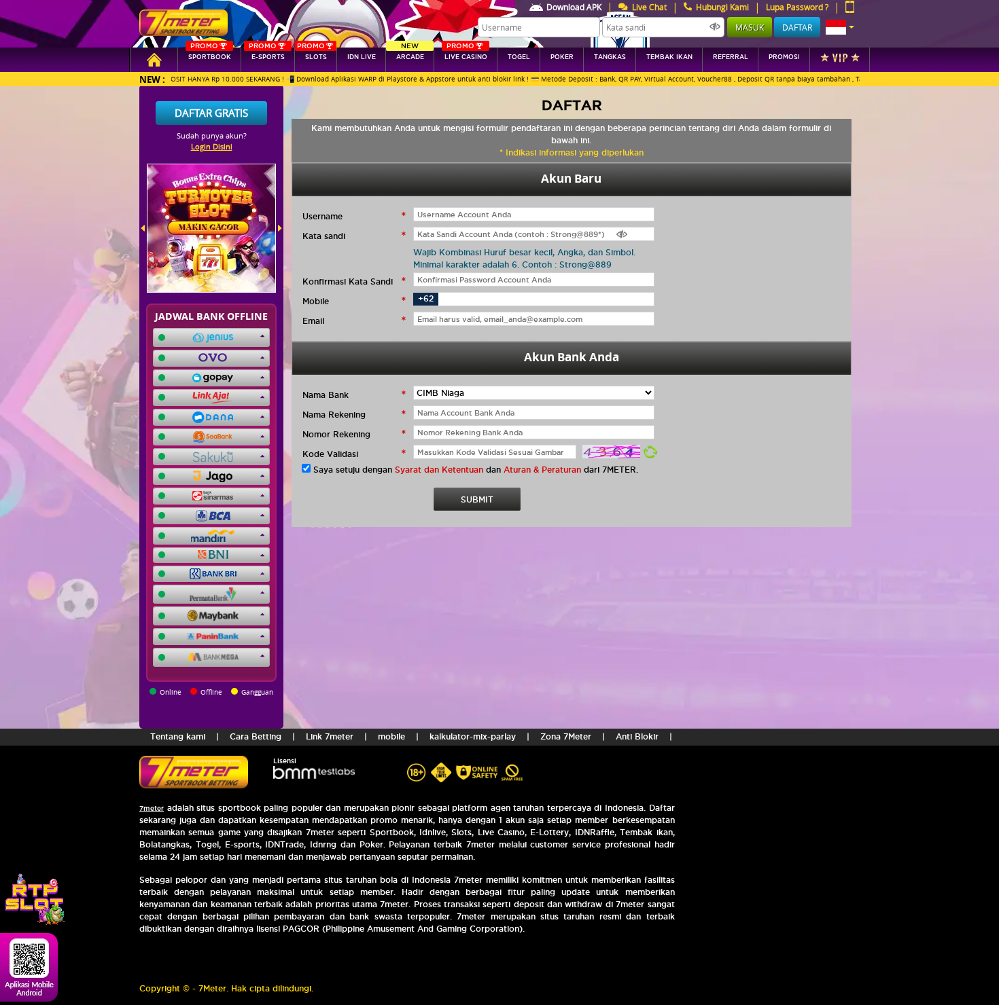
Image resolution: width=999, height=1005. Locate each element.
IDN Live (361, 57)
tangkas (610, 57)
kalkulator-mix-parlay (473, 736)
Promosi (784, 57)
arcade (410, 54)
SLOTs (312, 54)
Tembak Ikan (669, 57)
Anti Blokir (637, 736)
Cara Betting (255, 736)
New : (152, 79)
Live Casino (465, 54)
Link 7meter (329, 736)
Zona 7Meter (565, 736)
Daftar (797, 27)
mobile (391, 736)
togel (519, 57)
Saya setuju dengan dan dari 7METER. (475, 469)
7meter (151, 808)
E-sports (266, 54)
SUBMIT (477, 499)
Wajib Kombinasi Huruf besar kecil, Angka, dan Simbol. (524, 252)
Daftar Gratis (211, 113)
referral (730, 57)
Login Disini (211, 146)
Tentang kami (177, 736)
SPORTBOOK (209, 54)
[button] (840, 27)
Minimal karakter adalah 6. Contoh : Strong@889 (512, 264)
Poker (562, 57)
